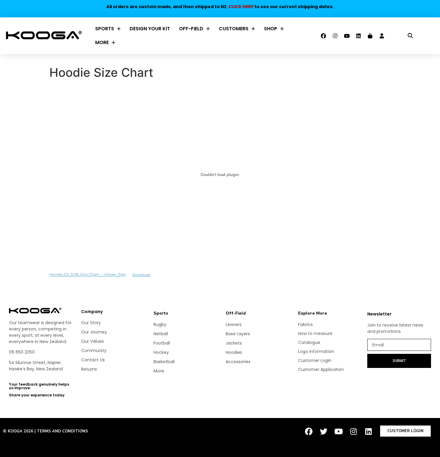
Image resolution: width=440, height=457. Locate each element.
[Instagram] (335, 36)
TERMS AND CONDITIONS (62, 431)
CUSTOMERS (233, 28)
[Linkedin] (358, 36)
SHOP (270, 28)
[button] (410, 36)
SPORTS (104, 28)
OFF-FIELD (191, 28)
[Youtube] (347, 36)
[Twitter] (323, 431)
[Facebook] (323, 36)
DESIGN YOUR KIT (150, 28)
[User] (382, 36)
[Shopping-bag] (370, 36)
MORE (102, 42)
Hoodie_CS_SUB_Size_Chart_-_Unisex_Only (87, 275)
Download (141, 275)
